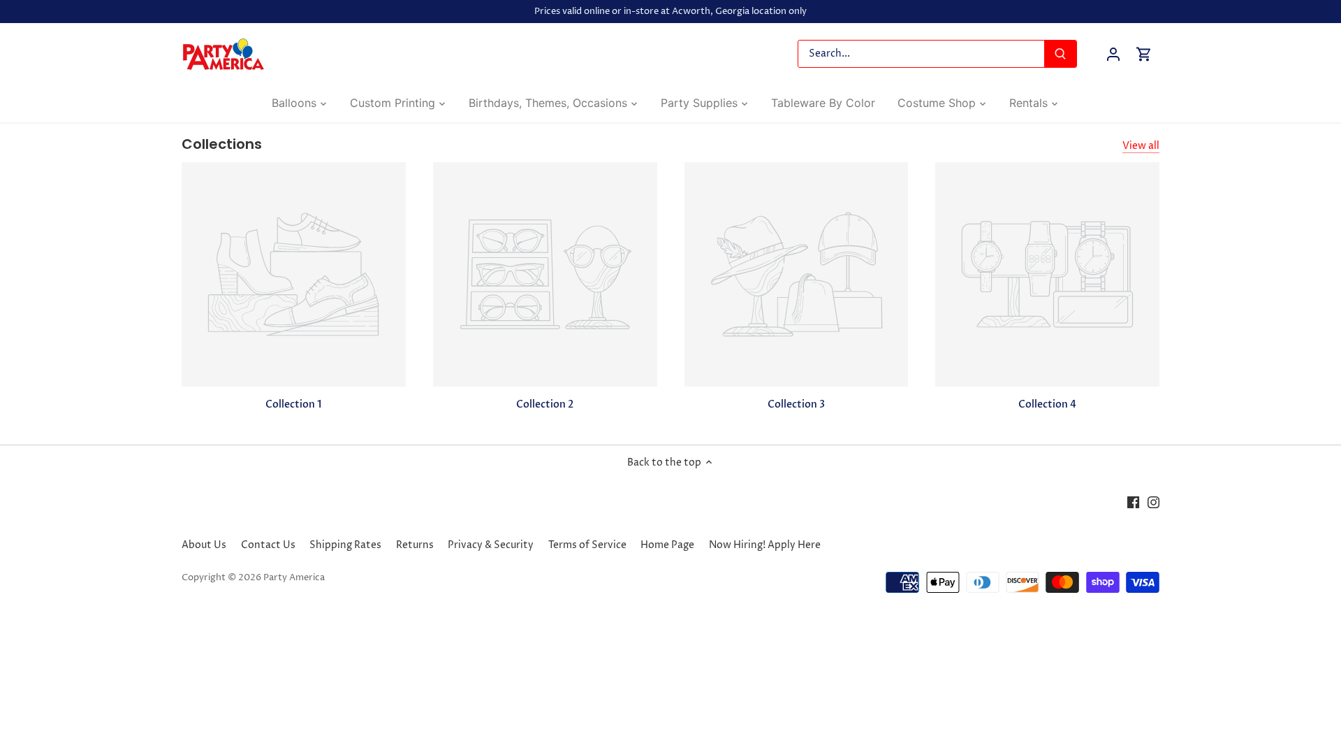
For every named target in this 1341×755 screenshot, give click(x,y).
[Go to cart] (1144, 54)
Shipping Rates (345, 545)
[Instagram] (1153, 503)
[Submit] (1060, 54)
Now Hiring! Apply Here (765, 545)
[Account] (1113, 54)
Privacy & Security (491, 545)
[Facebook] (1133, 503)
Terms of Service (587, 545)
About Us (204, 545)
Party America (294, 578)
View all (1140, 145)
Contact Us (268, 545)
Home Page (667, 545)
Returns (415, 545)
